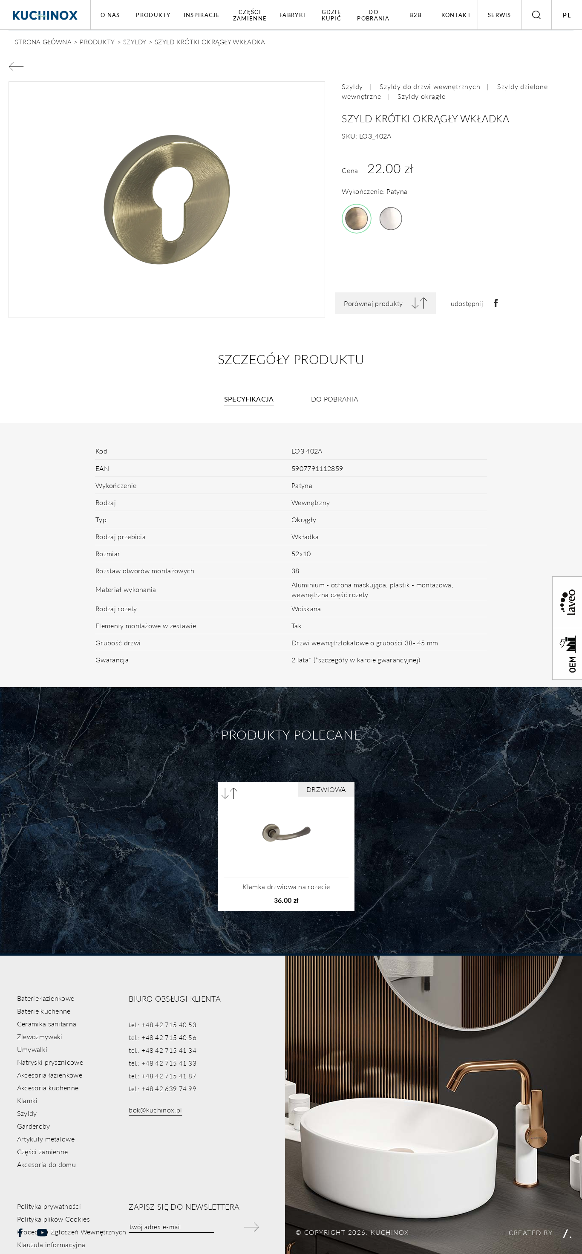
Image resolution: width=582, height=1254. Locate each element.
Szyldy (352, 86)
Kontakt (456, 15)
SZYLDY (135, 41)
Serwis (499, 15)
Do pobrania (373, 15)
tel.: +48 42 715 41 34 (162, 1050)
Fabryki (292, 15)
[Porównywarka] (229, 793)
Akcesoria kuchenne (48, 1087)
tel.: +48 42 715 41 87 (162, 1075)
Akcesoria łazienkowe (49, 1075)
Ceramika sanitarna (47, 1024)
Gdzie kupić (332, 15)
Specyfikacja (249, 399)
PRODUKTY (97, 41)
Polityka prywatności (49, 1206)
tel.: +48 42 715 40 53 (162, 1024)
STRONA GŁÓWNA (43, 41)
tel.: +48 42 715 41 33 (162, 1062)
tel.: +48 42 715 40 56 (162, 1037)
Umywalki (32, 1049)
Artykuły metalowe (46, 1139)
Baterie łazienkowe (46, 998)
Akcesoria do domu (46, 1164)
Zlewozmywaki (40, 1036)
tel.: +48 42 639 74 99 (162, 1088)
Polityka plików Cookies (53, 1219)
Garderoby (33, 1126)
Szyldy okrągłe (421, 96)
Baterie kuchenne (44, 1011)
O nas (110, 15)
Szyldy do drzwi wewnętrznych (430, 86)
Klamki (27, 1100)
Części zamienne (250, 15)
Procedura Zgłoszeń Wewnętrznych (72, 1232)
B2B (415, 15)
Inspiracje (202, 15)
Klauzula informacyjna (51, 1244)
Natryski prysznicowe (50, 1062)
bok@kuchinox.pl (155, 1110)
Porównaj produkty (373, 303)
